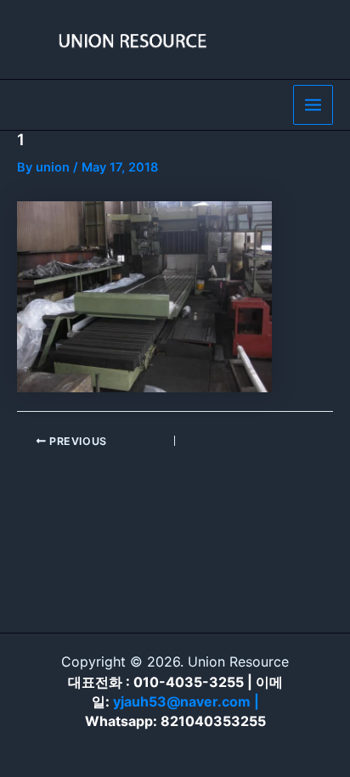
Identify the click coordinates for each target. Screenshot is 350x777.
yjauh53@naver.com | (186, 701)
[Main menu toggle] (313, 105)
